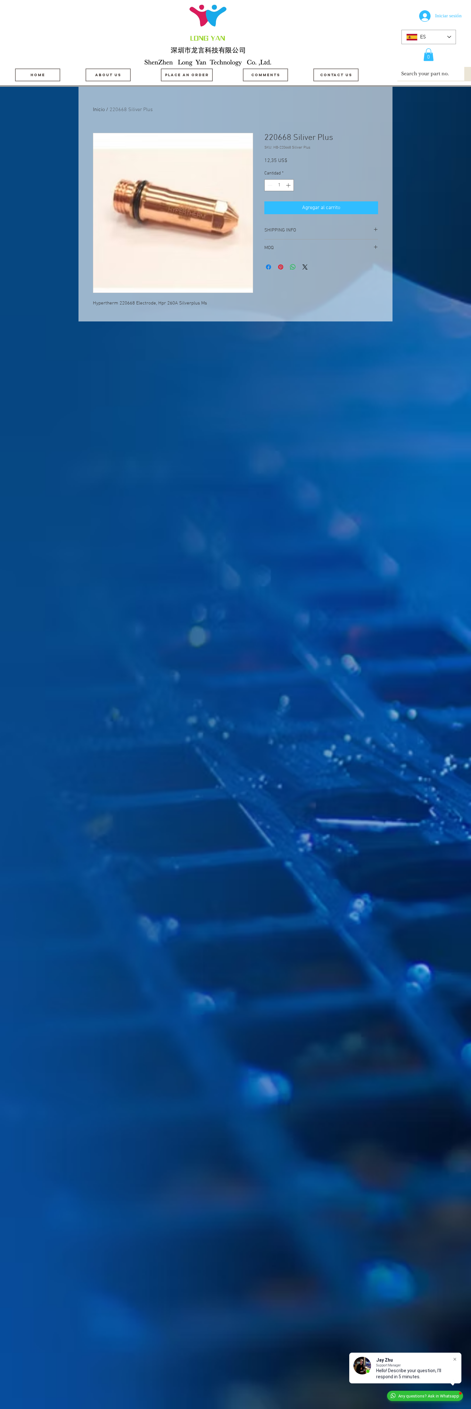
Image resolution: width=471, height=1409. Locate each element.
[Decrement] (269, 185)
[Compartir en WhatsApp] (293, 267)
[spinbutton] (279, 185)
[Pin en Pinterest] (281, 267)
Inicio (99, 110)
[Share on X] (305, 267)
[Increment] (289, 185)
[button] (428, 54)
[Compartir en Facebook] (268, 267)
